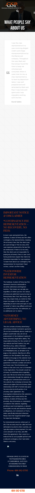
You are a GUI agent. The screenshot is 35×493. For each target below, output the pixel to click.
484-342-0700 (17, 490)
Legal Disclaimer (20, 416)
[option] (17, 72)
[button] (2, 83)
